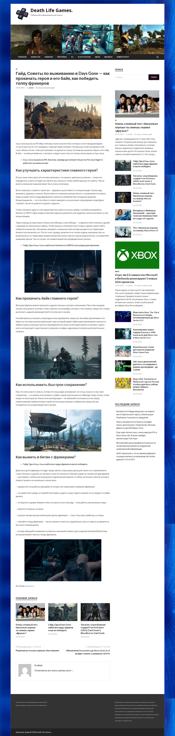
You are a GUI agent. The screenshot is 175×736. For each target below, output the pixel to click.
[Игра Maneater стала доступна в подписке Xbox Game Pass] (123, 356)
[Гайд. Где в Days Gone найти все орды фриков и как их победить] (63, 621)
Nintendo (62, 57)
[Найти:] (137, 77)
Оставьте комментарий (45, 88)
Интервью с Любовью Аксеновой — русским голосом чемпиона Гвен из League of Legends (145, 214)
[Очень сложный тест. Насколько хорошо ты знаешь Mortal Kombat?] (123, 202)
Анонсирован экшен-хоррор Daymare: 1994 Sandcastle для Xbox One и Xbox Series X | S (145, 333)
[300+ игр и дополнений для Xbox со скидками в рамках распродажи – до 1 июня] (123, 370)
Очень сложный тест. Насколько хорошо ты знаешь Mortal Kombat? (144, 197)
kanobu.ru (29, 586)
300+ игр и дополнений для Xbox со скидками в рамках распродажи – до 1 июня (145, 365)
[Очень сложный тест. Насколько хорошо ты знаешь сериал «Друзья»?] (30, 621)
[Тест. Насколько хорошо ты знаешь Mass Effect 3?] (123, 236)
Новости (35, 57)
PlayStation (84, 57)
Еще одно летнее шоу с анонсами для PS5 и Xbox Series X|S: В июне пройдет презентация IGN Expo (136, 435)
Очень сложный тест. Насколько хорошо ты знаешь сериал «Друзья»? (27, 628)
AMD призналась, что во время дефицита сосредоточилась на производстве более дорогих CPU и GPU (136, 456)
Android (49, 57)
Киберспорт (123, 57)
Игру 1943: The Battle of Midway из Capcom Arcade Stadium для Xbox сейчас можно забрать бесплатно (146, 384)
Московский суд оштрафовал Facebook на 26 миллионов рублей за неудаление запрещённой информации (136, 446)
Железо (108, 57)
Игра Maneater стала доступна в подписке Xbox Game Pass (143, 350)
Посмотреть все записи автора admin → (54, 670)
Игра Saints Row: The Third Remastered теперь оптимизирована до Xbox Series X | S (146, 316)
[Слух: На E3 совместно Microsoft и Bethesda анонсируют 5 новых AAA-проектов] (137, 269)
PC (72, 57)
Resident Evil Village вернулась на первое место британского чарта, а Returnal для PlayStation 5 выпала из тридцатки (135, 414)
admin (31, 88)
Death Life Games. (51, 10)
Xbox (97, 57)
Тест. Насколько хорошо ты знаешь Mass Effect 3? (145, 229)
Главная (22, 57)
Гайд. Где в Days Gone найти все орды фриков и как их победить (60, 627)
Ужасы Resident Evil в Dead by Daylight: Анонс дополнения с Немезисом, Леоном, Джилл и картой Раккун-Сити (135, 425)
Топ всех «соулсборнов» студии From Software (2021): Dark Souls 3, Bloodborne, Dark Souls (93, 628)
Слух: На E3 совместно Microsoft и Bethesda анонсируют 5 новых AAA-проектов (136, 278)
